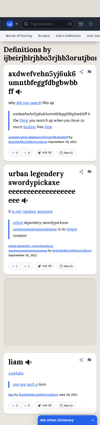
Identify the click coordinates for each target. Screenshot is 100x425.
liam (11, 394)
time (48, 127)
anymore (45, 211)
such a (32, 384)
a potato (15, 373)
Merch (68, 153)
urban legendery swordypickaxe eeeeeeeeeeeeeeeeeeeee (30, 248)
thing (24, 120)
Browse (44, 35)
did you (22, 103)
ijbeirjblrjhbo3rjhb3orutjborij (27, 142)
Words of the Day (19, 35)
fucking (29, 127)
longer (72, 229)
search (35, 103)
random (29, 211)
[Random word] (69, 24)
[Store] (81, 24)
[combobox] (47, 24)
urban (18, 223)
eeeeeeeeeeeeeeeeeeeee (35, 229)
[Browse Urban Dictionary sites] (12, 24)
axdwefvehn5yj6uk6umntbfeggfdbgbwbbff (38, 137)
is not (17, 211)
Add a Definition (68, 35)
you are (19, 384)
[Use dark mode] (90, 24)
